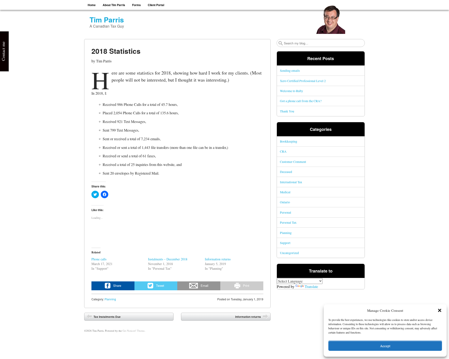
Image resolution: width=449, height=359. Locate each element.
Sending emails (290, 70)
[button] (439, 310)
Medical (285, 192)
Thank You (287, 111)
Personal (285, 212)
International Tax (291, 182)
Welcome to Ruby (291, 91)
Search (281, 43)
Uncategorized (289, 253)
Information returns (218, 259)
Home (92, 5)
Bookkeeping (288, 141)
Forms (136, 5)
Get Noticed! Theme (134, 330)
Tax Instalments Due (107, 317)
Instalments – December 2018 (167, 259)
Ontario (285, 202)
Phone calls (98, 259)
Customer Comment (293, 161)
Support (285, 243)
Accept (385, 345)
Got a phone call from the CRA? (301, 101)
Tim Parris (107, 19)
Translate (311, 286)
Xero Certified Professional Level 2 (303, 81)
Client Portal (156, 5)
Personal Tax (288, 222)
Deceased (286, 171)
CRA (283, 151)
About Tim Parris (114, 5)
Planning (110, 299)
